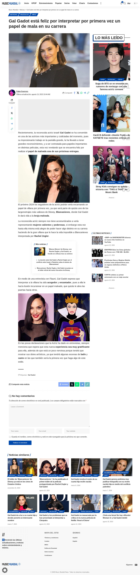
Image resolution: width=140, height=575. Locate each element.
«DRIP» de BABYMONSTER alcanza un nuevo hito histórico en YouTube (117, 240)
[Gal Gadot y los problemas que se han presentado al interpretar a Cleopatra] (54, 503)
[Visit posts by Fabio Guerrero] (12, 93)
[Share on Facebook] (74, 93)
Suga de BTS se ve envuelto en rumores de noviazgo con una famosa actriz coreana (111, 86)
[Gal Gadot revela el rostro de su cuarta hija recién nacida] (86, 467)
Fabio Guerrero (22, 91)
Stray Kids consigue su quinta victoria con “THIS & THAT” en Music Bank (111, 189)
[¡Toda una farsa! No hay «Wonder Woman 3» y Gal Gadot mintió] (117, 503)
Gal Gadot (31, 375)
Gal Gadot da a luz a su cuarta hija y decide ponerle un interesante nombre (22, 517)
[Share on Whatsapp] (81, 93)
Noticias (13, 14)
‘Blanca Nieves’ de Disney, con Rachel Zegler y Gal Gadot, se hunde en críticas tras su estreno (60, 251)
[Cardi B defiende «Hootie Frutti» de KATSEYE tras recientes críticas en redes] (111, 113)
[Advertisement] (54, 114)
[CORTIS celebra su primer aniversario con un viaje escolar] (97, 278)
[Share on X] (78, 93)
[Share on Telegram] (84, 93)
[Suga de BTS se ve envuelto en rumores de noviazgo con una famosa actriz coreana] (111, 61)
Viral (34, 14)
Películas (24, 14)
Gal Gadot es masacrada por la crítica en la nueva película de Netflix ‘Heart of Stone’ (83, 517)
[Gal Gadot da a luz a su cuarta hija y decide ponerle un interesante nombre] (22, 503)
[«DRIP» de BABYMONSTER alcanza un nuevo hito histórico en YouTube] (97, 240)
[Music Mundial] (11, 3)
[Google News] (136, 565)
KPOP (103, 79)
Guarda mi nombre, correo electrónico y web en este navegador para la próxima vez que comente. (49, 437)
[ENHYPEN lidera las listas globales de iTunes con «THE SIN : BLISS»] (97, 253)
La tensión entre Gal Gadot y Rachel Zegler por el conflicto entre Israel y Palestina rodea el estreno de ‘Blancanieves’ (54, 262)
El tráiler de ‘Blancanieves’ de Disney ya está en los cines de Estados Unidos (20, 481)
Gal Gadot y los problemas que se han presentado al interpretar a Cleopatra (53, 517)
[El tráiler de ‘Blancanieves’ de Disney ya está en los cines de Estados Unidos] (22, 467)
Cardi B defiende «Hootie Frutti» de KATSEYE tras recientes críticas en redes (111, 138)
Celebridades (77, 475)
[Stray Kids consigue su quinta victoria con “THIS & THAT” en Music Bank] (111, 164)
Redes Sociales (122, 472)
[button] (100, 3)
